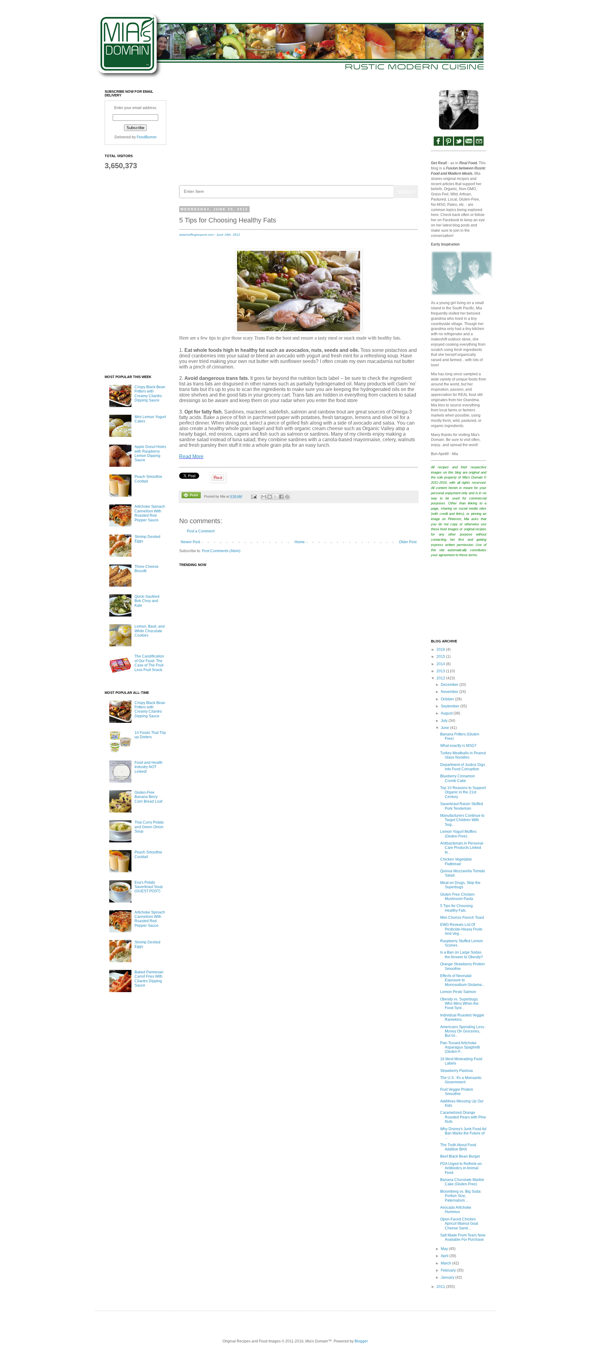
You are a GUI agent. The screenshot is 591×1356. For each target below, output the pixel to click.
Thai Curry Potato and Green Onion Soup (149, 826)
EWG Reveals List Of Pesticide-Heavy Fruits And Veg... (461, 929)
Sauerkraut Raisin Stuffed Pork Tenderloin (461, 806)
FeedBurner (147, 137)
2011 (441, 1287)
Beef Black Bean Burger (460, 1156)
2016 (441, 649)
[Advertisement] (298, 133)
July (444, 721)
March (446, 1263)
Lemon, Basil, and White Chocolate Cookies (150, 630)
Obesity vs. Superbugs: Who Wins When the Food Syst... (459, 1003)
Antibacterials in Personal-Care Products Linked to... (462, 847)
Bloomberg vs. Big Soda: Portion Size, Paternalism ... (460, 1196)
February (449, 1270)
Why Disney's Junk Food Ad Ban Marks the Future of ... (463, 1133)
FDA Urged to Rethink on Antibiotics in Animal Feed (461, 1168)
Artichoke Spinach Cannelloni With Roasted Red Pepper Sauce (150, 513)
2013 (441, 671)
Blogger (361, 1341)
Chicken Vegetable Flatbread (456, 861)
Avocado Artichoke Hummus (455, 1209)
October (448, 699)
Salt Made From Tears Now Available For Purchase (462, 1237)
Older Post (407, 542)
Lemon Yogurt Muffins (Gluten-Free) (458, 833)
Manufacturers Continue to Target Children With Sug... (462, 820)
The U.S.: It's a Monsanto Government (460, 1080)
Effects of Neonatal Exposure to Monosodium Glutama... (462, 980)
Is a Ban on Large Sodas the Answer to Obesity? (461, 954)
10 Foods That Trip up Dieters (150, 735)
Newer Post (190, 542)
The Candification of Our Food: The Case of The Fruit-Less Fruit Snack (149, 663)
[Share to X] (275, 497)
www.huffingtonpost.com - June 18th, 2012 (209, 234)
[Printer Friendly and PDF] (191, 496)
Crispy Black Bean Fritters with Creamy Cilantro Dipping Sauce (150, 393)
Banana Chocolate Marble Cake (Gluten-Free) (462, 1182)
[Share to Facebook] (281, 497)
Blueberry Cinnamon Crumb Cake (457, 778)
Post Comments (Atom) (221, 551)
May (445, 1249)
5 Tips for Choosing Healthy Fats (456, 908)
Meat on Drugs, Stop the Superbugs (460, 885)
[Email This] (264, 497)
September (450, 706)
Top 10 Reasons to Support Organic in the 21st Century (463, 792)
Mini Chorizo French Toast (462, 917)
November (450, 692)
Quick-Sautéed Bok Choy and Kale (147, 601)
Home (300, 542)
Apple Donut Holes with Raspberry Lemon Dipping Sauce (150, 453)
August (447, 713)
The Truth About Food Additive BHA (458, 1147)
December (450, 684)
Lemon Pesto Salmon (458, 992)
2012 (441, 678)
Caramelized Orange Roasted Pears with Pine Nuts (463, 1117)
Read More (191, 456)
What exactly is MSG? (458, 745)
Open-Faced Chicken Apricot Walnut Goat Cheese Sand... (459, 1223)
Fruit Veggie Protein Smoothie (456, 1091)
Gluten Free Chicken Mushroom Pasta (457, 896)
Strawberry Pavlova (456, 1071)
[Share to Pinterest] (287, 497)
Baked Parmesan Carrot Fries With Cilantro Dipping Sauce (149, 978)
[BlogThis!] (270, 497)
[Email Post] (253, 496)
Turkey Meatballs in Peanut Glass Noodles (463, 755)
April (445, 1256)
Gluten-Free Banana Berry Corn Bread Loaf (148, 797)
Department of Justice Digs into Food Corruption (462, 767)
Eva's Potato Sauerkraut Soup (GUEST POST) (149, 887)
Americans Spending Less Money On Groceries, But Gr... (462, 1031)
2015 (441, 656)
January (448, 1277)
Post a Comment (201, 531)
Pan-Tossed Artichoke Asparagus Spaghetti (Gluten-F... (460, 1047)
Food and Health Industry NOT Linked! (149, 767)
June (445, 728)
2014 (441, 664)
